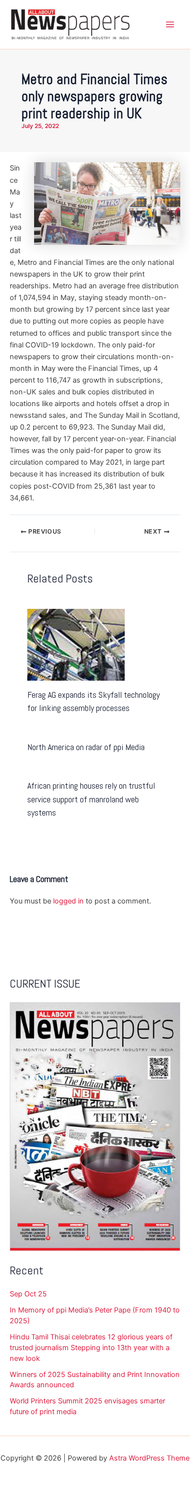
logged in (68, 901)
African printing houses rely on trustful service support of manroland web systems (91, 799)
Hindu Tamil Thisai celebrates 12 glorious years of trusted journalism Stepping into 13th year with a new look (91, 1348)
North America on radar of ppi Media (86, 747)
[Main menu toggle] (170, 24)
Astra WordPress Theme (149, 1458)
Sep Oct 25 (28, 1294)
